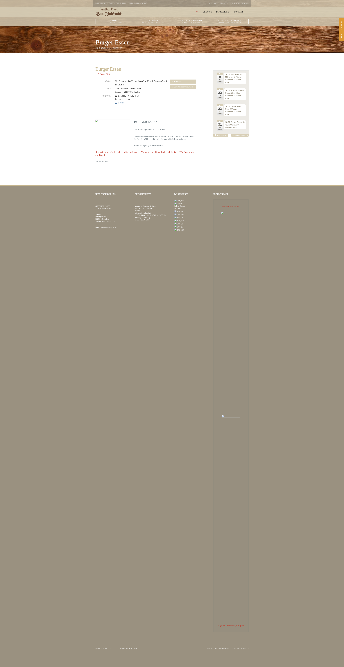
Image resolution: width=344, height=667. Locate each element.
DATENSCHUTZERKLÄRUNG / (229, 649)
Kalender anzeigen (239, 135)
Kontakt (238, 12)
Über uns (207, 12)
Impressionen (223, 12)
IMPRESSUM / (212, 649)
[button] (183, 87)
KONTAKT (245, 649)
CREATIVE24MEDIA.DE (129, 649)
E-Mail (120, 103)
